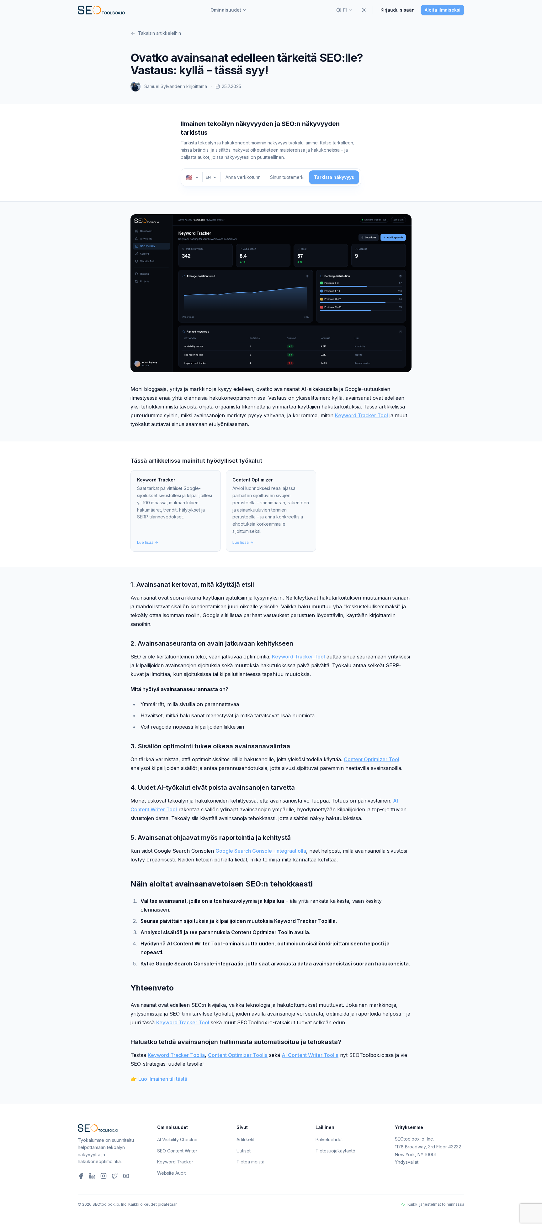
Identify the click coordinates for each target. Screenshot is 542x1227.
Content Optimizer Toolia (238, 1055)
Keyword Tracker (175, 1161)
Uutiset (243, 1150)
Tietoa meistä (250, 1161)
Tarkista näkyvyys (334, 177)
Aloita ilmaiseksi (442, 10)
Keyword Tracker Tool (361, 415)
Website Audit (171, 1173)
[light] (364, 10)
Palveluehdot (329, 1139)
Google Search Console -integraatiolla (260, 851)
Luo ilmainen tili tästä (162, 1079)
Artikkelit (245, 1139)
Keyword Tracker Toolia (176, 1055)
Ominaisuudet (225, 10)
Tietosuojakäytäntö (335, 1150)
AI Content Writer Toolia (310, 1055)
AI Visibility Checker (177, 1139)
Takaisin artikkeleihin (159, 33)
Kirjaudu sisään (397, 10)
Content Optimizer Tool (371, 759)
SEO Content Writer (177, 1150)
